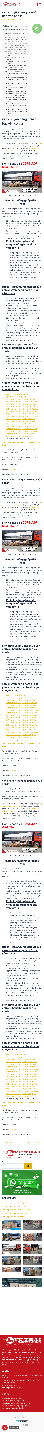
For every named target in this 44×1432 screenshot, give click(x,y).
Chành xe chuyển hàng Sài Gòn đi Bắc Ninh (21, 404)
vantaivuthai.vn (13, 469)
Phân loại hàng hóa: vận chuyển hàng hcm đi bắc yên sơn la (17, 40)
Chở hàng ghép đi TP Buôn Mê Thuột (15, 1213)
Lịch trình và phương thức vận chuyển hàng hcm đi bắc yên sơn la (17, 48)
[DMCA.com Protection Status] (22, 1421)
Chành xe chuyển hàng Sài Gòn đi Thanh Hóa (22, 431)
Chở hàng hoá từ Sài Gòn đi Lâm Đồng (15, 1206)
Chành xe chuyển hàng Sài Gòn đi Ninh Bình (21, 429)
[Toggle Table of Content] (25, 26)
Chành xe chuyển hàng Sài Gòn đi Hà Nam (21, 426)
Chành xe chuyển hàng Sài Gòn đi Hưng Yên (21, 424)
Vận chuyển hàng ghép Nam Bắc (17, 394)
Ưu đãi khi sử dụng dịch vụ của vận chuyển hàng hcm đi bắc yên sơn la (18, 44)
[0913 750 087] (5, 1427)
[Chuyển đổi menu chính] (39, 4)
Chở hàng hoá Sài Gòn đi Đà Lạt (13, 1203)
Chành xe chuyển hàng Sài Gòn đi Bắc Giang (21, 407)
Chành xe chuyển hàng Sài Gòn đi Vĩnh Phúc (22, 421)
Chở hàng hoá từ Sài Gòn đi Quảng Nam (16, 1210)
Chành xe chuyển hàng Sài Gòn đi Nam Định (21, 411)
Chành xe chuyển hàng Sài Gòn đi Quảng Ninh (22, 416)
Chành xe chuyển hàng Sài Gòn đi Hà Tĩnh (21, 436)
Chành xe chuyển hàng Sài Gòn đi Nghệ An (21, 434)
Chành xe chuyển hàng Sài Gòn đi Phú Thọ (21, 419)
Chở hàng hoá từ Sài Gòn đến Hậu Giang (16, 1217)
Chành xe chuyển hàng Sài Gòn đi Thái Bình (21, 402)
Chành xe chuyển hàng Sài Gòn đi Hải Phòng (22, 414)
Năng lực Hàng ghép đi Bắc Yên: (16, 37)
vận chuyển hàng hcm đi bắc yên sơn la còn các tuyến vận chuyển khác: (17, 53)
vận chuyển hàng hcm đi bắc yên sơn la (16, 30)
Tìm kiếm (5, 1162)
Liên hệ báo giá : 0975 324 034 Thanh (16, 34)
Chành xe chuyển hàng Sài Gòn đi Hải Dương (22, 409)
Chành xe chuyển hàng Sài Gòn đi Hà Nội (20, 399)
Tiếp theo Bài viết (35, 1142)
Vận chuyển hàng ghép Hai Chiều (17, 397)
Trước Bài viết (7, 1142)
